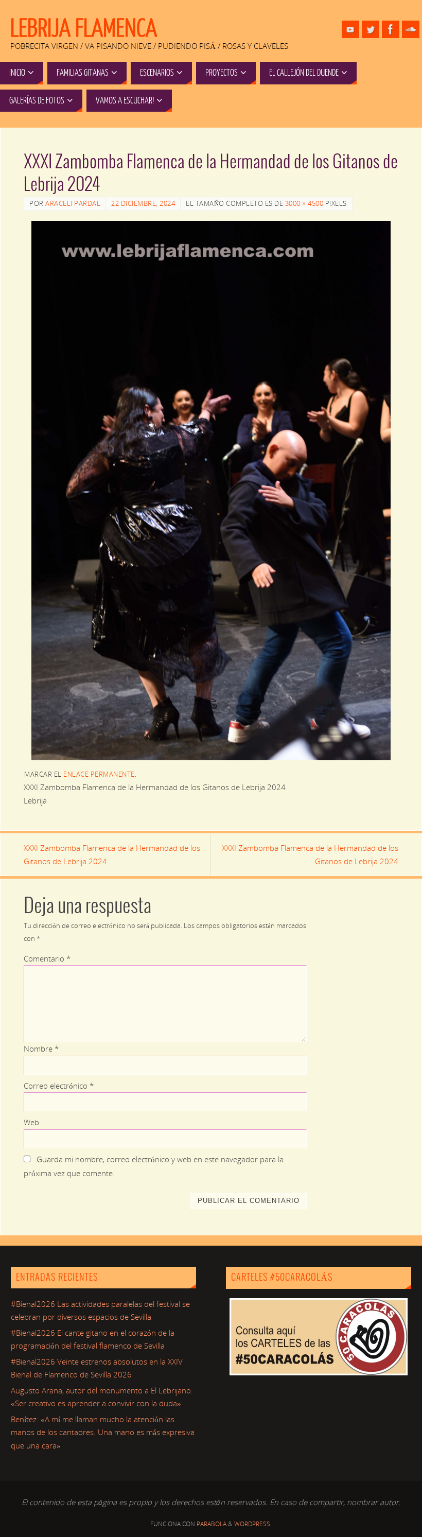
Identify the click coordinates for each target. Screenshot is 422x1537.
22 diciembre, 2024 (143, 203)
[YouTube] (350, 29)
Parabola (211, 1523)
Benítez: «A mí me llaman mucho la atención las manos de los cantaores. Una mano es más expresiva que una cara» (103, 1432)
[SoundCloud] (410, 29)
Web (31, 1122)
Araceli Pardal (72, 203)
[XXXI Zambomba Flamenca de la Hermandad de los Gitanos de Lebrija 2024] (211, 490)
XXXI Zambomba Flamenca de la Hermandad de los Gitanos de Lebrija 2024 (112, 854)
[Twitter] (370, 29)
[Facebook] (390, 29)
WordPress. (253, 1523)
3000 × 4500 (304, 203)
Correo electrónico (59, 1085)
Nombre (41, 1048)
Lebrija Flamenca (83, 29)
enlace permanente (99, 774)
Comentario (47, 958)
